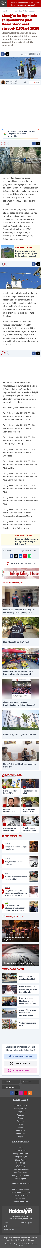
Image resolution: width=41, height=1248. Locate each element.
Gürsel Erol (20, 1199)
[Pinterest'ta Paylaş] (25, 556)
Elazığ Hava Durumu (20, 1189)
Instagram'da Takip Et (22, 1070)
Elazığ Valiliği (20, 1160)
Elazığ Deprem (20, 1179)
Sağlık (20, 1124)
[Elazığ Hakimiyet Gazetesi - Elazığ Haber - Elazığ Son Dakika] (20, 1211)
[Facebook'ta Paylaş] (3, 54)
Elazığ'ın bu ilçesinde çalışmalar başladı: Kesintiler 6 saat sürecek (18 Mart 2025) (28, 11)
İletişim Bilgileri (26, 1223)
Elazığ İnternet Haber (20, 1176)
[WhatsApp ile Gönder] (29, 556)
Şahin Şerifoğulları (20, 1202)
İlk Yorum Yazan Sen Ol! (23, 563)
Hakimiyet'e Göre (20, 1109)
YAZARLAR (10, 1087)
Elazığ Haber (20, 1151)
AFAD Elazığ (20, 1166)
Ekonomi (20, 1121)
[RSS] (30, 1093)
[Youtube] (25, 1093)
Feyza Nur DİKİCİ (12, 82)
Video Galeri (20, 1131)
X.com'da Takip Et (22, 1063)
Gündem (13, 11)
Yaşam (20, 1137)
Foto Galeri (20, 1134)
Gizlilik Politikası (9, 1229)
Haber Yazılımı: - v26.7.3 (20, 1245)
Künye (6, 1223)
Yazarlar (20, 1115)
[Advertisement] (20, 1036)
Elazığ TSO (20, 1163)
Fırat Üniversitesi (20, 1172)
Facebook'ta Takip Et (22, 1056)
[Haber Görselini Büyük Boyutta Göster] (20, 68)
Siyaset (20, 1127)
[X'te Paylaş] (7, 54)
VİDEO (8, 1082)
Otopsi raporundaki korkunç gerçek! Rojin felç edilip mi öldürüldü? (23, 3)
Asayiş (20, 1118)
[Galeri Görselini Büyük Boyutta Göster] (20, 160)
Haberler (5, 11)
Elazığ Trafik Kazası (20, 1196)
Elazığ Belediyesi (20, 1157)
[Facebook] (12, 1093)
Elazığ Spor (20, 1112)
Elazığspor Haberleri (21, 1169)
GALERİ (28, 1082)
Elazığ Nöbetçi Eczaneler (20, 1192)
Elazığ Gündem (20, 1106)
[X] (16, 1093)
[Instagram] (21, 1093)
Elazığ (20, 1147)
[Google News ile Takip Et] (34, 82)
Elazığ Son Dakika (20, 1154)
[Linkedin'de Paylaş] (20, 556)
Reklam (6, 1226)
